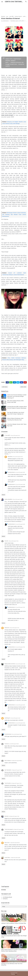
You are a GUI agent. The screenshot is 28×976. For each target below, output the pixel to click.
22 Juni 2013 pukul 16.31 (20, 524)
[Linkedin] (21, 382)
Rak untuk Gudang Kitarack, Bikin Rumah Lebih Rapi (15, 401)
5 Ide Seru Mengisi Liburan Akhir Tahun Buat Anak (16, 425)
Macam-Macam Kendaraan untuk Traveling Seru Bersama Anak (15, 419)
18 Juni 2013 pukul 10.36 (17, 499)
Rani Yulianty (8, 760)
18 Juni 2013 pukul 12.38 (20, 663)
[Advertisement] (14, 8)
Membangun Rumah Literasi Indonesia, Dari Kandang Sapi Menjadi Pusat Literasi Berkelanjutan (14, 214)
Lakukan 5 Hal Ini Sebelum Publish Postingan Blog (13, 923)
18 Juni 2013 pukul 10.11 (15, 435)
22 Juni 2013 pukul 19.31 (20, 704)
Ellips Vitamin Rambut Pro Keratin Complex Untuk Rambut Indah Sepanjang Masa (13, 950)
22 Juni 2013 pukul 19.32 (16, 734)
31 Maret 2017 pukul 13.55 (18, 829)
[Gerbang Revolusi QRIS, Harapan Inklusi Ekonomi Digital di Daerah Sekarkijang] (3, 408)
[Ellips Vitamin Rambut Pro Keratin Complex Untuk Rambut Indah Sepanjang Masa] (14, 948)
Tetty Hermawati (9, 829)
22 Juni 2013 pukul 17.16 (20, 647)
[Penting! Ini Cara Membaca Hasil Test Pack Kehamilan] (14, 962)
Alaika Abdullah (8, 499)
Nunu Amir (7, 842)
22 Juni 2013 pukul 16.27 (20, 472)
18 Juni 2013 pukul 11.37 (14, 627)
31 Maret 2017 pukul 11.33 (16, 783)
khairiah (6, 816)
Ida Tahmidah (8, 770)
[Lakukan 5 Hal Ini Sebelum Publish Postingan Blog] (14, 921)
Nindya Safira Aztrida (10, 663)
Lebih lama (23, 386)
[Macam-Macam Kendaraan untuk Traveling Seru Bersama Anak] (3, 420)
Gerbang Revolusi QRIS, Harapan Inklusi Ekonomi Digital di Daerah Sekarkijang (17, 407)
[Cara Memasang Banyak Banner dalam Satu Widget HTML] (14, 934)
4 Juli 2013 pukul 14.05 (14, 743)
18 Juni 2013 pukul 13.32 (15, 718)
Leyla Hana (7, 857)
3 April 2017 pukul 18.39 (15, 857)
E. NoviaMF (7, 435)
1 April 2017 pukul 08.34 (14, 842)
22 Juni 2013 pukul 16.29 (20, 484)
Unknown (7, 627)
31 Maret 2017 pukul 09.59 (16, 760)
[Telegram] (14, 382)
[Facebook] (7, 382)
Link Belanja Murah (7, 897)
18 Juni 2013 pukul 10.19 (17, 456)
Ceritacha (5, 898)
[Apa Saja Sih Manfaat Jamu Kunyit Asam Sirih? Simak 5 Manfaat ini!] (3, 414)
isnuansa (7, 743)
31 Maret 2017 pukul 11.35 (14, 816)
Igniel (16, 974)
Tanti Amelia (8, 783)
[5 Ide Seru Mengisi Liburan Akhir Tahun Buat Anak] (3, 425)
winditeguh (7, 718)
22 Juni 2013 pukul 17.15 (20, 607)
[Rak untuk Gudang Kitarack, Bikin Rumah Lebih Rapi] (3, 402)
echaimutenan (11, 472)
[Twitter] (10, 382)
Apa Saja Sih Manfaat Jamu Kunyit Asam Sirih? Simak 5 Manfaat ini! (15, 413)
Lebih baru (4, 386)
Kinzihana (10, 456)
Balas (3, 494)
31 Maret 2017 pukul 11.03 (16, 770)
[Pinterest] (25, 382)
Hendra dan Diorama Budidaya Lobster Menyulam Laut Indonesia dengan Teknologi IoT (16, 396)
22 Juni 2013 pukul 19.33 (20, 722)
